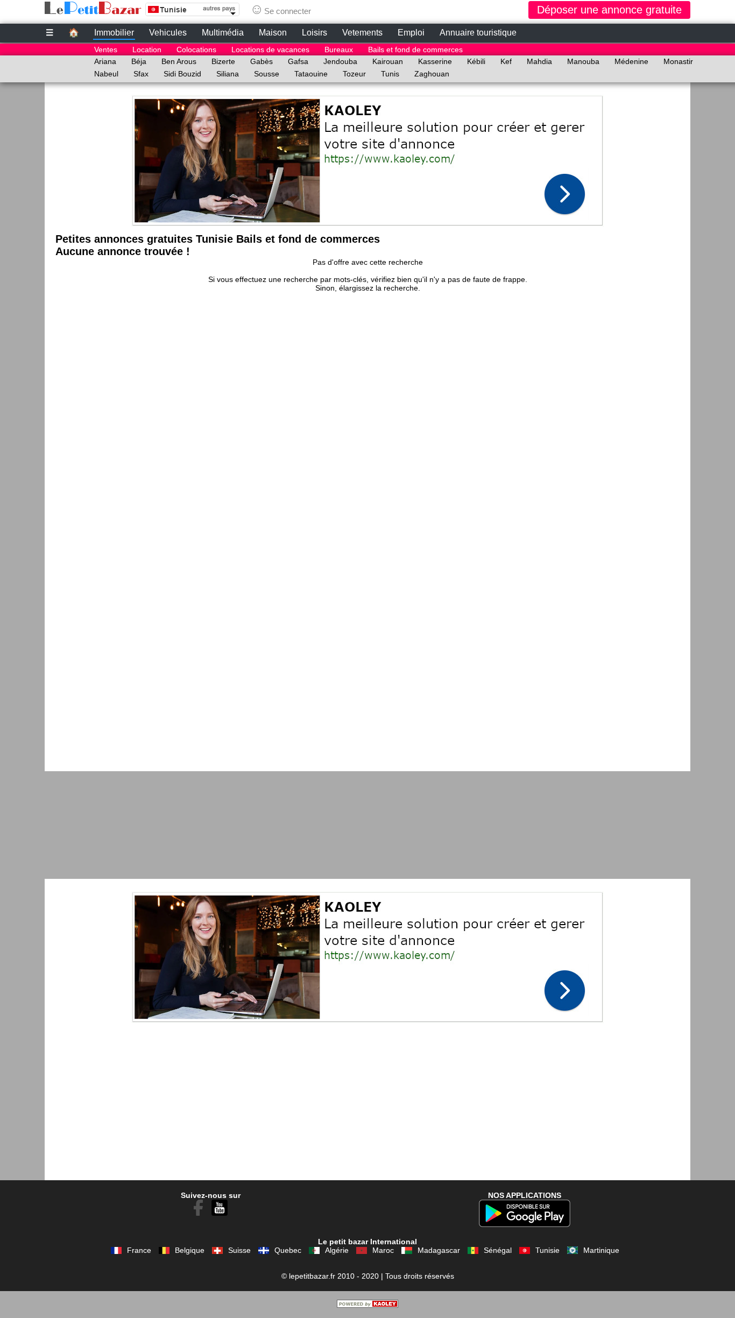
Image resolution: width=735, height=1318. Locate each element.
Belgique (189, 1250)
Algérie (337, 1250)
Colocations (196, 49)
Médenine (631, 61)
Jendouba (340, 61)
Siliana (227, 73)
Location (146, 49)
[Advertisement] (367, 157)
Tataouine (311, 73)
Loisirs (314, 32)
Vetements (362, 32)
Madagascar (439, 1250)
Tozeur (354, 73)
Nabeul (106, 73)
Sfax (141, 73)
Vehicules (168, 32)
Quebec (287, 1250)
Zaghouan (431, 73)
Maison (273, 32)
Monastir (678, 61)
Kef (506, 61)
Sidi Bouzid (182, 73)
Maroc (383, 1250)
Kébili (476, 61)
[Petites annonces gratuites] (93, 8)
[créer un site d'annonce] (367, 1305)
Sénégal (498, 1250)
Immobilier (114, 32)
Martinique (601, 1250)
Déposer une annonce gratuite (609, 10)
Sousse (266, 73)
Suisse (239, 1250)
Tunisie (547, 1250)
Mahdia (539, 61)
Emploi (411, 32)
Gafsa (298, 61)
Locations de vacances (270, 49)
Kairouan (387, 61)
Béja (138, 61)
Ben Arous (178, 61)
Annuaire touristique (478, 32)
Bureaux (338, 49)
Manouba (583, 61)
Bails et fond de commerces (415, 49)
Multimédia (223, 32)
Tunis (390, 73)
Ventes (105, 49)
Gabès (261, 61)
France (139, 1250)
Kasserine (435, 61)
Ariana (105, 61)
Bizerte (223, 61)
